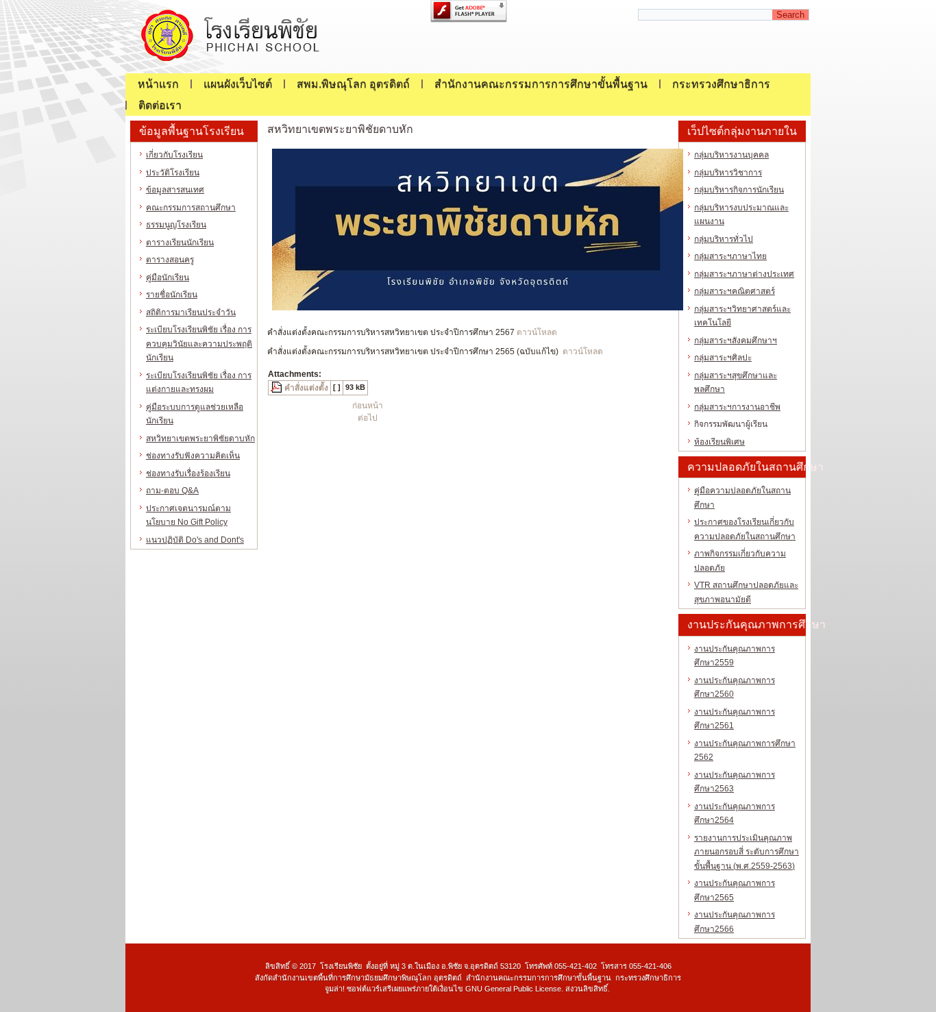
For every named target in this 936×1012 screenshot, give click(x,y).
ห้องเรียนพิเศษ (719, 442)
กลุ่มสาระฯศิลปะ (723, 357)
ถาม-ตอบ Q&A (172, 490)
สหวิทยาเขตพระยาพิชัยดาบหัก (200, 438)
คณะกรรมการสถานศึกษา (191, 207)
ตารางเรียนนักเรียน (180, 242)
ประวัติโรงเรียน (172, 172)
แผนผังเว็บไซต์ (238, 84)
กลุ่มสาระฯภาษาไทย (730, 256)
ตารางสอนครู (170, 259)
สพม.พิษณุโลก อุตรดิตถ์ (353, 84)
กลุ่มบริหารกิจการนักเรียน (739, 190)
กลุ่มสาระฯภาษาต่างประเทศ (744, 274)
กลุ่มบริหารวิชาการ (728, 172)
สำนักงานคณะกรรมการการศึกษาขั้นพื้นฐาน (541, 84)
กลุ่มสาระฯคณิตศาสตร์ (734, 291)
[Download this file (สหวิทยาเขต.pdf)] (277, 388)
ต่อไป (368, 418)
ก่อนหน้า (367, 405)
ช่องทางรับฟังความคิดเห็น (193, 455)
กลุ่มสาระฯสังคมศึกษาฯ (735, 340)
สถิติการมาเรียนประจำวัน (191, 312)
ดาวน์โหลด (537, 332)
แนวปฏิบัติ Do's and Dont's (195, 540)
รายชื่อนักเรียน (171, 294)
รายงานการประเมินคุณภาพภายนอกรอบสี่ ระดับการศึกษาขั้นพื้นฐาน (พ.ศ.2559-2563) (746, 852)
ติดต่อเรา (160, 105)
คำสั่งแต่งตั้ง (306, 388)
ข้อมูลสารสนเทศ (175, 190)
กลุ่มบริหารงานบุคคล (731, 155)
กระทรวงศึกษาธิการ (721, 84)
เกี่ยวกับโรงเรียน (174, 155)
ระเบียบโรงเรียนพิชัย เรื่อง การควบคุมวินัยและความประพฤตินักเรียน (199, 343)
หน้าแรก (158, 84)
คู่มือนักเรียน (167, 277)
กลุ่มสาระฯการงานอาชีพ (737, 407)
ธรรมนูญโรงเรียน (176, 225)
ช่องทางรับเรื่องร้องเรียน (188, 473)
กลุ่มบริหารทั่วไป (723, 239)
